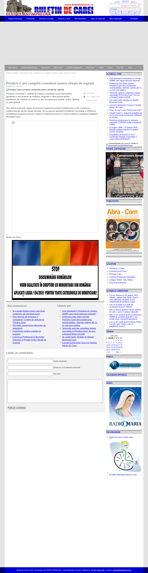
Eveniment (45, 68)
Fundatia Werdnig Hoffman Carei (123, 475)
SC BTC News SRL (98, 570)
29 (114, 350)
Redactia (134, 19)
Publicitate (30, 19)
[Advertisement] (74, 43)
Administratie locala (29, 68)
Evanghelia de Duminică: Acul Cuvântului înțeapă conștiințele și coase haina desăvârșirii (123, 137)
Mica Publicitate (115, 19)
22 (114, 347)
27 (109, 350)
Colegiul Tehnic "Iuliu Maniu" (121, 280)
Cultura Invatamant (74, 68)
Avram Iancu (128, 437)
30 (117, 350)
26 (107, 350)
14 (112, 345)
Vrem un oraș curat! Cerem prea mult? (125, 110)
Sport (130, 68)
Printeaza (90, 93)
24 (119, 347)
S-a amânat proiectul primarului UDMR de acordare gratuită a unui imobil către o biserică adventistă (125, 317)
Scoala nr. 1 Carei (116, 268)
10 (119, 343)
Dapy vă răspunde (98, 19)
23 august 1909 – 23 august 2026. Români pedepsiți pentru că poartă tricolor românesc (123, 129)
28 (112, 350)
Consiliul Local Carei (117, 271)
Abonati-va (134, 6)
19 (107, 347)
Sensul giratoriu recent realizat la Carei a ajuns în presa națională (125, 311)
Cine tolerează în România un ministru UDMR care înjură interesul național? (125, 79)
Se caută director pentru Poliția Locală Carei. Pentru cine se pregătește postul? (125, 324)
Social (110, 68)
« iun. (108, 352)
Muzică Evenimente (117, 283)
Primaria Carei (115, 274)
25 (121, 347)
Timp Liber (90, 68)
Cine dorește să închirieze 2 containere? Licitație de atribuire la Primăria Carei (28, 320)
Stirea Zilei (58, 68)
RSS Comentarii (93, 97)
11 (121, 343)
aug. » (118, 352)
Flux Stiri (120, 68)
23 (117, 347)
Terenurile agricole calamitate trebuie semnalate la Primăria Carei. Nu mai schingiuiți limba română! (79, 331)
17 (119, 345)
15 (114, 345)
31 (119, 350)
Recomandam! (80, 19)
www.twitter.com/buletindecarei (121, 146)
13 (109, 345)
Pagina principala (15, 19)
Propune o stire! (64, 19)
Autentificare (125, 6)
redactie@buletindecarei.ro (122, 570)
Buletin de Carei (41, 8)
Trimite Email (92, 100)
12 (107, 345)
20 (109, 347)
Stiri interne (12, 68)
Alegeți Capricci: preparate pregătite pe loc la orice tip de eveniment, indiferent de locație (125, 115)
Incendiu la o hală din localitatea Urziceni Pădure (121, 306)
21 (112, 347)
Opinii (101, 68)
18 (121, 345)
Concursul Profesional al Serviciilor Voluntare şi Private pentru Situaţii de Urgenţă (29, 340)
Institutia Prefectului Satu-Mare (122, 277)
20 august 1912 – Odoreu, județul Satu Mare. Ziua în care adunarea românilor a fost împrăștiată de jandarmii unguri (124, 298)
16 (117, 345)
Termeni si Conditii (46, 19)
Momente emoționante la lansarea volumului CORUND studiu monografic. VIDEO (125, 122)
